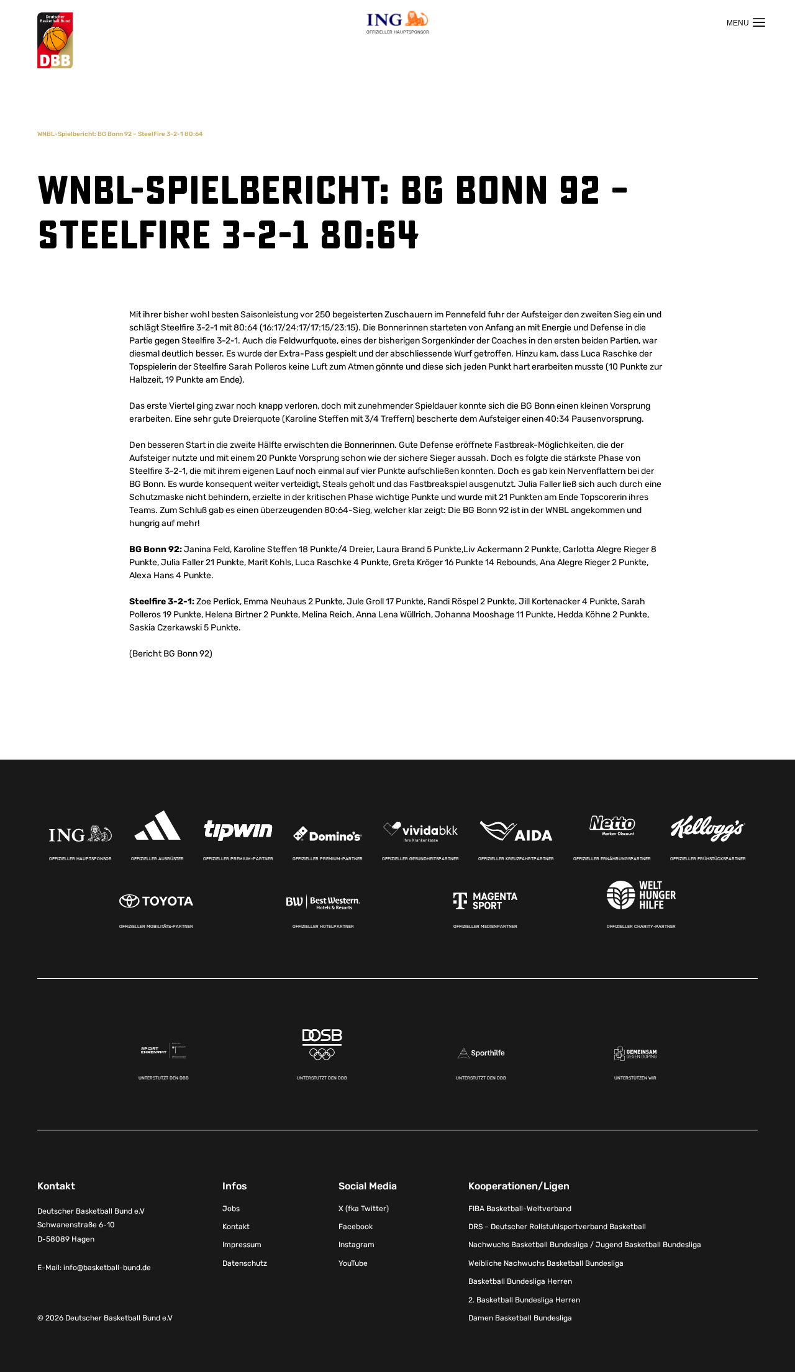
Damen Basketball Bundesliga (520, 1318)
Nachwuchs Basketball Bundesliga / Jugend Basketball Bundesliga (584, 1244)
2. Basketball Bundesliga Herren (524, 1300)
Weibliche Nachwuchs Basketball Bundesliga (546, 1263)
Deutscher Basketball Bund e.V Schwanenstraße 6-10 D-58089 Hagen (91, 1225)
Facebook (355, 1226)
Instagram (356, 1244)
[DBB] (55, 40)
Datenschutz (244, 1263)
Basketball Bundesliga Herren (520, 1281)
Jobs (231, 1208)
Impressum (241, 1244)
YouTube (353, 1263)
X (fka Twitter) (363, 1208)
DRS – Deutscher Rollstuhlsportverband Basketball (557, 1226)
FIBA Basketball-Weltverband (519, 1208)
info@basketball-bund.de (107, 1267)
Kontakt (236, 1226)
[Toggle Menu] (746, 22)
